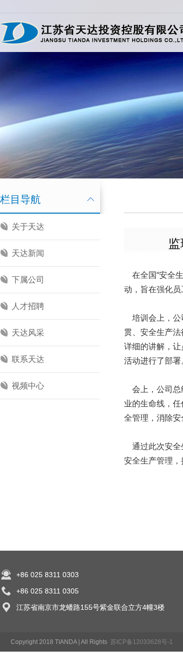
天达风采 (28, 332)
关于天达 (28, 226)
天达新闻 (28, 253)
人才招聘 (28, 306)
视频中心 (28, 385)
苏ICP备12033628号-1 (141, 642)
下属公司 (28, 279)
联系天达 (28, 359)
